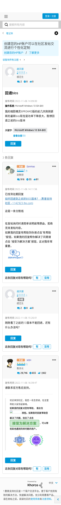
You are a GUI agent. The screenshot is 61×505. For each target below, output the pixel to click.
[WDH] (10, 363)
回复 (13, 143)
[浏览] (5, 16)
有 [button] (37, 278)
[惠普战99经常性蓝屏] (20, 60)
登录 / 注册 (50, 16)
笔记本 (9, 33)
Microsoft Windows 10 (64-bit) (30, 130)
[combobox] (30, 24)
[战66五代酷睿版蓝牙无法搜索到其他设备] (24, 60)
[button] (54, 68)
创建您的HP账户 (13, 52)
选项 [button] (56, 33)
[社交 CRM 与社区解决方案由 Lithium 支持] (35, 484)
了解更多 (34, 52)
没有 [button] (46, 278)
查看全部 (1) (19, 135)
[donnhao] (10, 169)
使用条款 (35, 498)
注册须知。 (47, 498)
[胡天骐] (10, 72)
